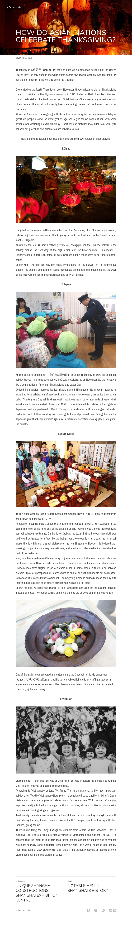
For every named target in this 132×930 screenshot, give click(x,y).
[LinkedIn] (103, 910)
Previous (22, 881)
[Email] (110, 910)
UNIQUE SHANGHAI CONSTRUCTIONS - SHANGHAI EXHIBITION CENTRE (37, 893)
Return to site (15, 7)
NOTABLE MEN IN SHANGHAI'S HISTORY (88, 888)
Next (70, 881)
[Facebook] (88, 910)
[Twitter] (95, 910)
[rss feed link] (114, 910)
